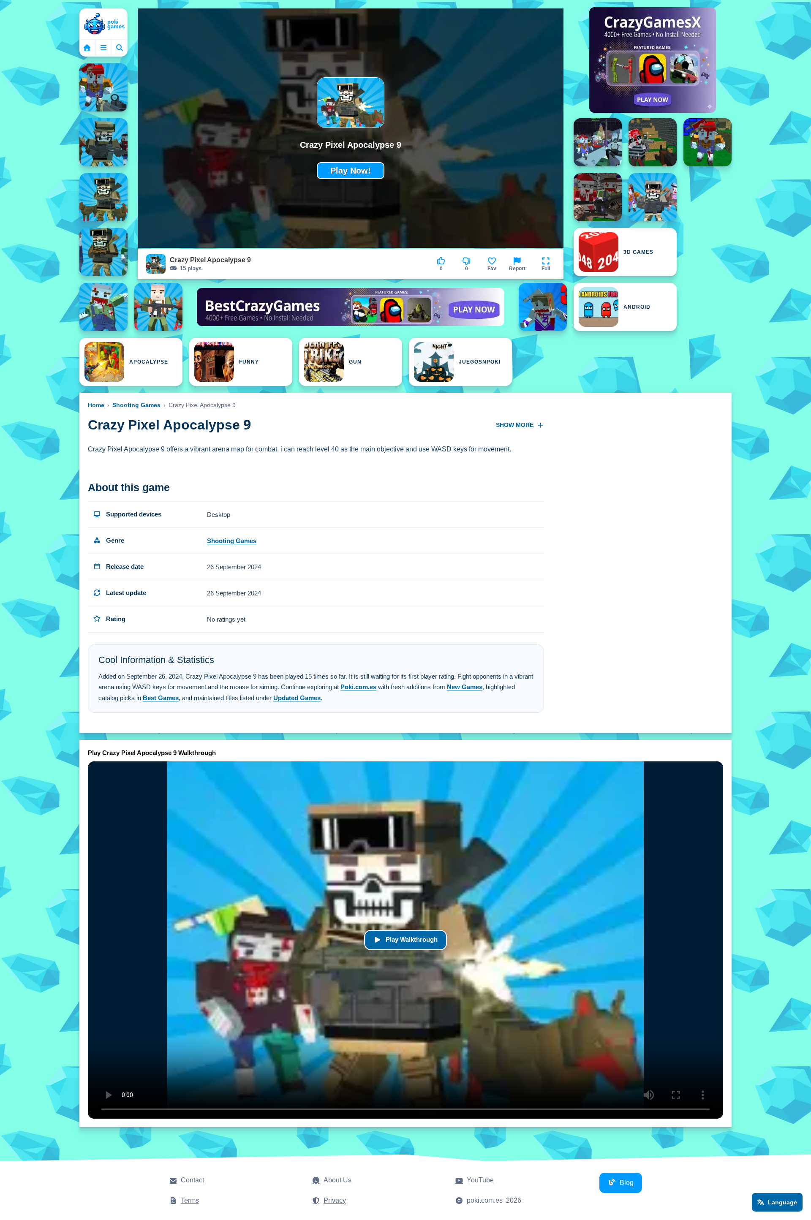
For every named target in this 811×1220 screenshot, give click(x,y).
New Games (464, 686)
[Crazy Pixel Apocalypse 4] (103, 87)
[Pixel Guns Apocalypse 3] (103, 197)
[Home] (103, 24)
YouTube (480, 1180)
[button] (545, 264)
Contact (192, 1180)
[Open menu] (103, 48)
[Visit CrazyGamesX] (652, 60)
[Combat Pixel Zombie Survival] (653, 197)
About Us (337, 1180)
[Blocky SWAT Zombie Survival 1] (158, 307)
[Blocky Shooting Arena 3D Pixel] (103, 252)
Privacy (335, 1200)
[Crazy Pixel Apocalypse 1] (103, 142)
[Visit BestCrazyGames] (350, 307)
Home (96, 405)
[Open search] (120, 48)
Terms (190, 1200)
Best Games (161, 697)
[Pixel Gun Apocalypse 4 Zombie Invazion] (707, 142)
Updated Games (297, 697)
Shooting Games (136, 405)
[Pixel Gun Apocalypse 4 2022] (653, 142)
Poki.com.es (358, 686)
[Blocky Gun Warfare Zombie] (103, 307)
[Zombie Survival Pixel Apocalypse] (543, 307)
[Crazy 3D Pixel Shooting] (598, 142)
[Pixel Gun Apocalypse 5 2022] (598, 197)
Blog (627, 1182)
